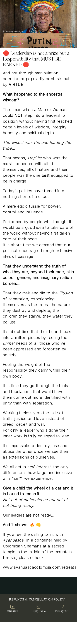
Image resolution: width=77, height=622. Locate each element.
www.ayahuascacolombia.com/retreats (39, 567)
